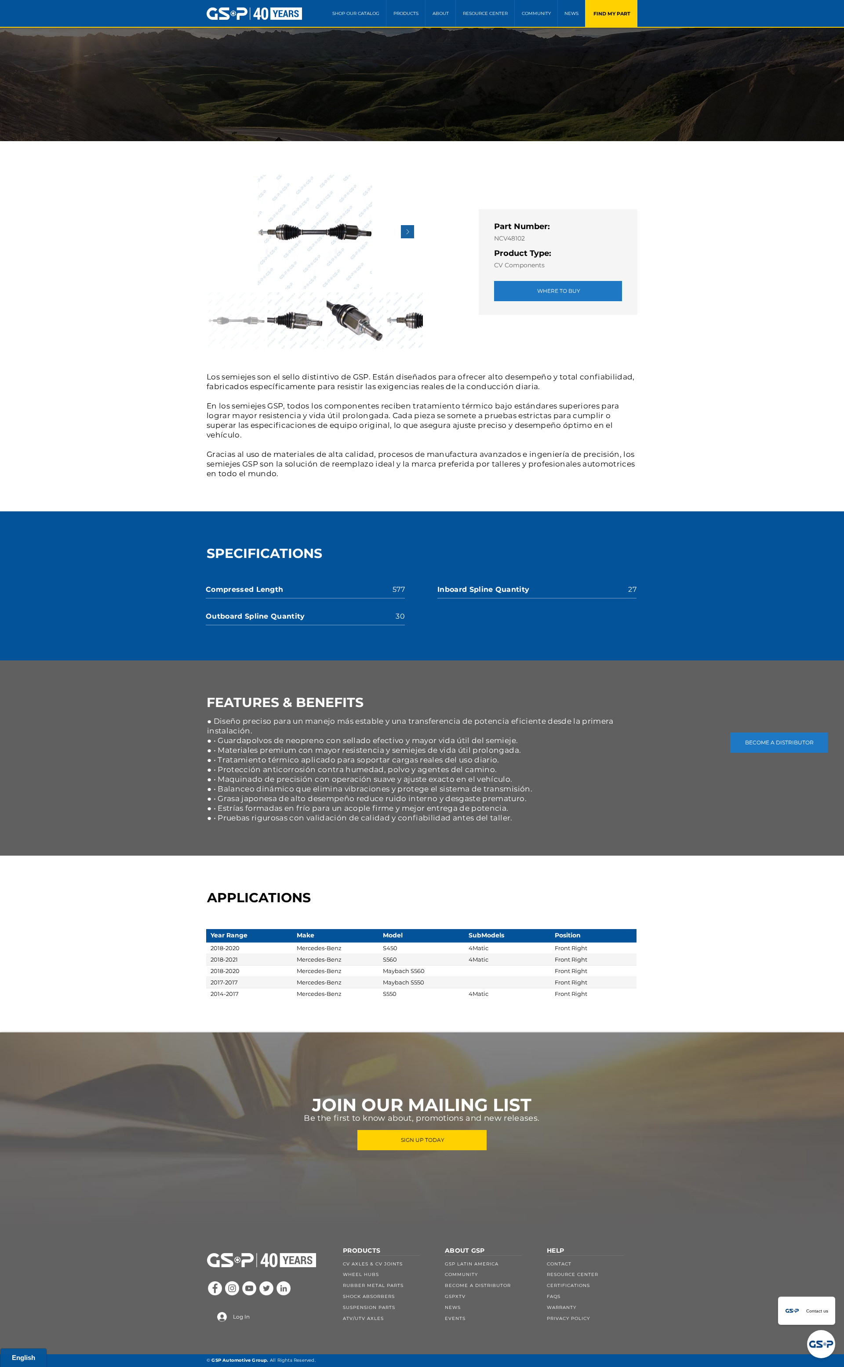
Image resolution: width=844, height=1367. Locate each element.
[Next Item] (407, 231)
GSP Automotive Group (239, 1360)
